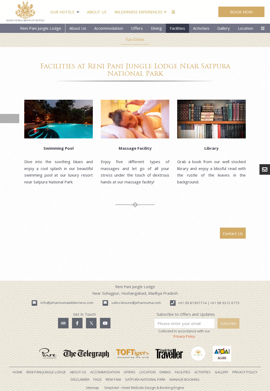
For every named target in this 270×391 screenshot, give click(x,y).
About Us (97, 11)
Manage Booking (185, 379)
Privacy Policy (184, 336)
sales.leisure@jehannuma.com (136, 302)
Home (17, 372)
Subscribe (228, 323)
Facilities (177, 28)
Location (245, 28)
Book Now (241, 11)
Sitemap (92, 387)
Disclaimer (80, 379)
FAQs (97, 379)
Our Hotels (62, 11)
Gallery (223, 28)
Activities (201, 28)
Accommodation (108, 28)
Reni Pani (113, 379)
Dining (156, 28)
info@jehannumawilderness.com (66, 302)
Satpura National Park (145, 379)
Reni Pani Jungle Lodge (40, 28)
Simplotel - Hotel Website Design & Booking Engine (144, 387)
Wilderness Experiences (138, 11)
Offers (137, 28)
